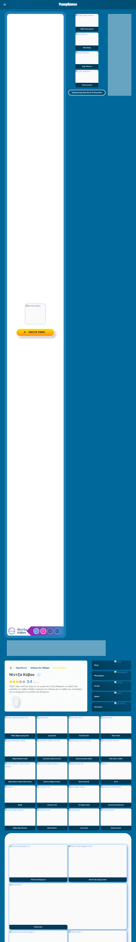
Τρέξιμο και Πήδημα (39, 667)
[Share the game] (50, 631)
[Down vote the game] (43, 631)
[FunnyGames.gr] (10, 667)
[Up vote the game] (36, 631)
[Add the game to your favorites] (39, 675)
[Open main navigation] (4, 4)
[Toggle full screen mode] (57, 631)
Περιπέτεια (21, 667)
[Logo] (68, 4)
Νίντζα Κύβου (59, 667)
